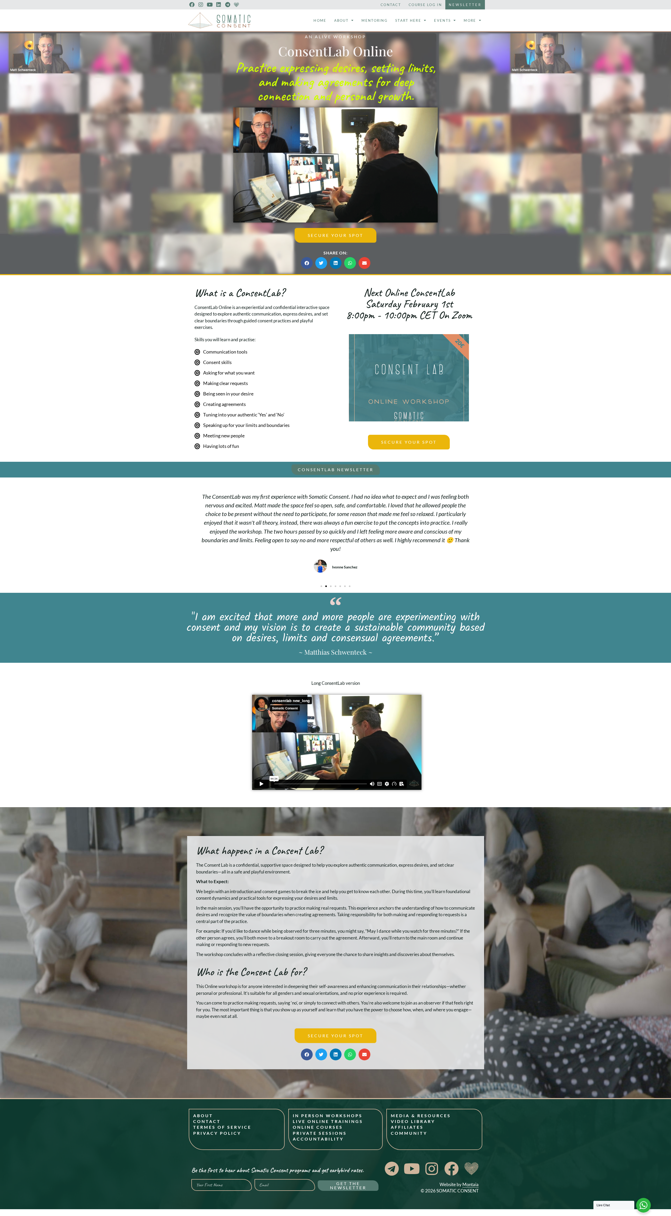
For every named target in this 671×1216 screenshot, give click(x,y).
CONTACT (207, 1121)
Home (319, 20)
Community (409, 1133)
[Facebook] (191, 4)
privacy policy (217, 1133)
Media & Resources (421, 1115)
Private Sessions (320, 1133)
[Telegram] (227, 4)
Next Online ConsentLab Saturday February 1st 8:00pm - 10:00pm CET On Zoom (409, 303)
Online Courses (318, 1127)
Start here (408, 20)
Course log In (425, 5)
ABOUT (203, 1115)
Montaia (470, 1184)
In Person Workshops (327, 1115)
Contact (391, 5)
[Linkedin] (218, 4)
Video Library (413, 1121)
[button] (335, 165)
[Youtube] (209, 4)
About (341, 20)
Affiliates (407, 1127)
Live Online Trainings (328, 1121)
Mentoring (374, 20)
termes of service (222, 1127)
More (470, 20)
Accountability (318, 1138)
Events (442, 20)
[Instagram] (200, 4)
